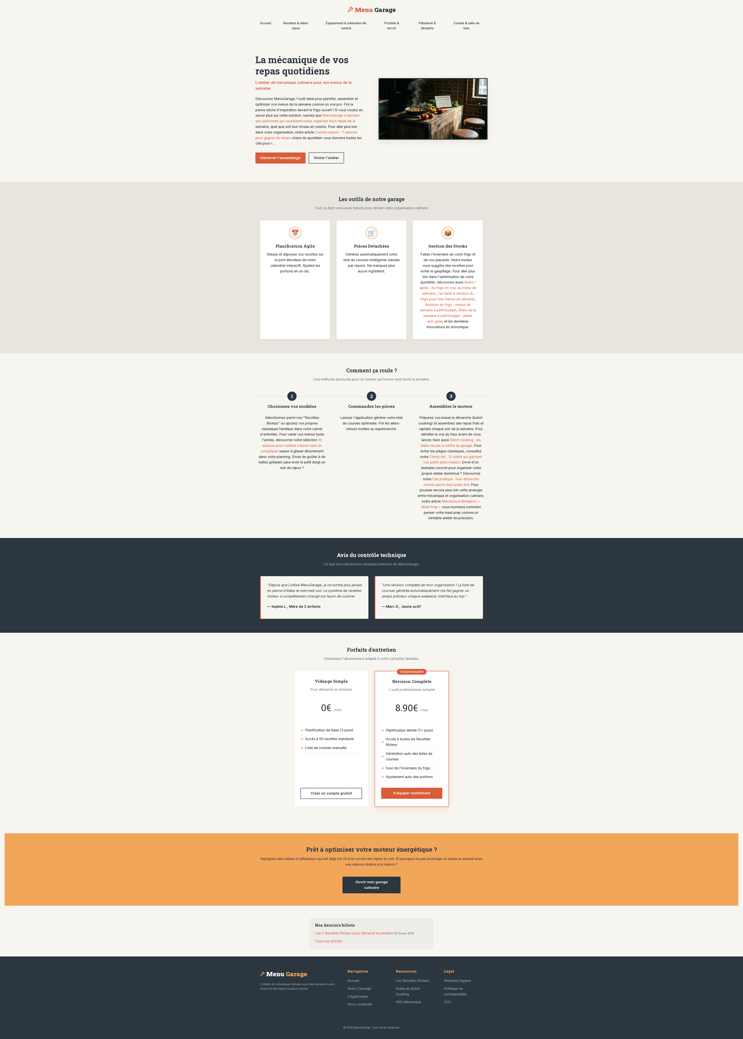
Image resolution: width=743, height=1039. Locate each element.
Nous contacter (359, 1004)
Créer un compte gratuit (331, 793)
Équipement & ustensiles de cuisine (346, 25)
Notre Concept (359, 988)
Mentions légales (457, 981)
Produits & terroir (391, 25)
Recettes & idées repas (295, 25)
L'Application (357, 996)
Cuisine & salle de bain (466, 25)
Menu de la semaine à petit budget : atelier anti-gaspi (449, 315)
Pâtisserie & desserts (427, 25)
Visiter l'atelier (326, 158)
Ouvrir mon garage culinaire (371, 885)
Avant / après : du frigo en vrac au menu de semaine (447, 287)
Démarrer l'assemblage (280, 158)
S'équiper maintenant (411, 793)
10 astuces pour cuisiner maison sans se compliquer (291, 445)
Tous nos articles (328, 941)
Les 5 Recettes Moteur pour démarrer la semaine (354, 933)
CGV (447, 1002)
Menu (375, 9)
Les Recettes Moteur (412, 981)
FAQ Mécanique (408, 1002)
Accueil (265, 23)
